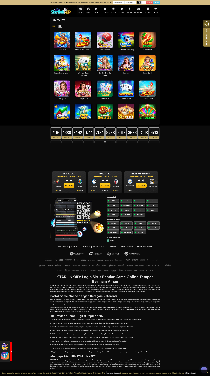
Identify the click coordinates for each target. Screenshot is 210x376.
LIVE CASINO (105, 12)
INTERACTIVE (138, 12)
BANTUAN (74, 247)
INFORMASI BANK (98, 247)
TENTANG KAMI (63, 247)
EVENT (156, 12)
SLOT (96, 12)
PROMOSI (148, 12)
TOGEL (88, 12)
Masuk (149, 2)
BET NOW (69, 185)
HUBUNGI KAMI (112, 247)
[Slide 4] (107, 190)
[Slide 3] (105, 190)
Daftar (156, 2)
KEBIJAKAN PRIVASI (127, 247)
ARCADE (129, 12)
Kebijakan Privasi (190, 373)
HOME (80, 12)
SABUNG (121, 12)
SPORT (113, 12)
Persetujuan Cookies (113, 373)
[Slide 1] (102, 190)
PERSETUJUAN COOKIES (144, 247)
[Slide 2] (104, 190)
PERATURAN (86, 247)
